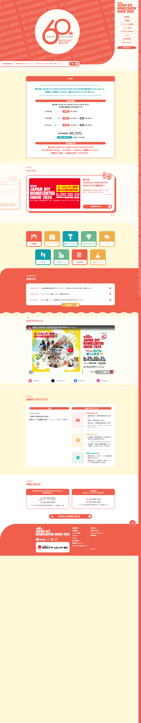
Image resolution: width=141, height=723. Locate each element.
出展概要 (127, 20)
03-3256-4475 (95, 499)
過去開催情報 (127, 39)
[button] (55, 59)
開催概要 (127, 17)
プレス (127, 35)
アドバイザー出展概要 (126, 24)
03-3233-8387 (49, 498)
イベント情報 (127, 28)
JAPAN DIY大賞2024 (127, 31)
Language (128, 42)
